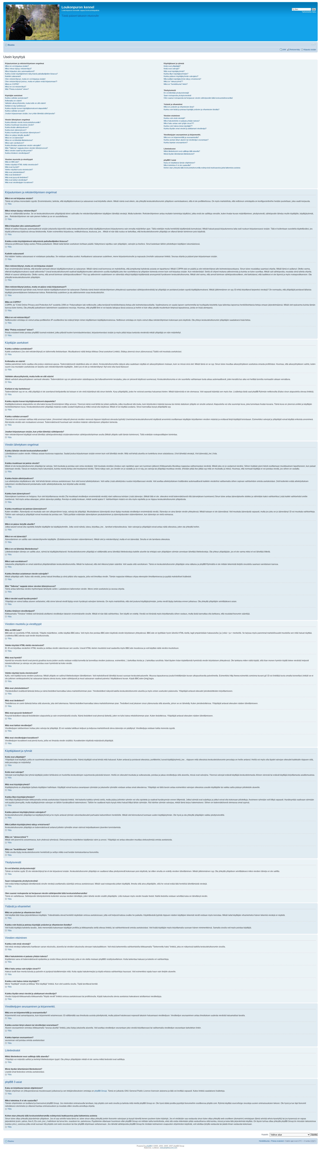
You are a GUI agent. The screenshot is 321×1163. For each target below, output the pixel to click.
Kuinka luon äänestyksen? (15, 130)
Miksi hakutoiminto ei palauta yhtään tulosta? (182, 121)
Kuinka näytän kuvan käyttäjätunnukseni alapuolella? (26, 108)
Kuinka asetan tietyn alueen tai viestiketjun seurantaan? (186, 140)
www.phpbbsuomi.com (168, 1148)
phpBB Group (100, 1091)
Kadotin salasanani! (13, 76)
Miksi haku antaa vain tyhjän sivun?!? (179, 123)
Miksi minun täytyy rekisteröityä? (18, 69)
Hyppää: (264, 1134)
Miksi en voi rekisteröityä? (15, 87)
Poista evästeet (277, 1141)
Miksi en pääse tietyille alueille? (17, 135)
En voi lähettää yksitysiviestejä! (176, 93)
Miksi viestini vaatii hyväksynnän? (18, 151)
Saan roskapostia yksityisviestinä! (177, 95)
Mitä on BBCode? (12, 162)
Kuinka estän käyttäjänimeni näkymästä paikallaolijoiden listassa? (31, 74)
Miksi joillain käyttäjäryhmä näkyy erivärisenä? (182, 79)
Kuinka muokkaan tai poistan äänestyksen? (22, 133)
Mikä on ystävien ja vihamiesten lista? (179, 107)
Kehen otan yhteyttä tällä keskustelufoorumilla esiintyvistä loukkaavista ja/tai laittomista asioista (202, 168)
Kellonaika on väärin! (13, 101)
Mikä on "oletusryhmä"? (173, 81)
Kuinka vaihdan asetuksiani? (16, 98)
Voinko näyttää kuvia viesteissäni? (19, 170)
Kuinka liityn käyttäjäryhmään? (176, 74)
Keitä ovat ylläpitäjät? (172, 66)
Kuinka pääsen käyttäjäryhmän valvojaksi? (181, 76)
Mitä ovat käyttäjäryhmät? (174, 71)
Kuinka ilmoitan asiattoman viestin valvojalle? (23, 145)
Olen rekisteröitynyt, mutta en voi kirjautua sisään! (25, 79)
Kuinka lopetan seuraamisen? (176, 143)
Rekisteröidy (295, 50)
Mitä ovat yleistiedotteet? (15, 172)
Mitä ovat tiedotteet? (13, 175)
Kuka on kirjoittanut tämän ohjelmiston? (179, 163)
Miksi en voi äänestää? (14, 138)
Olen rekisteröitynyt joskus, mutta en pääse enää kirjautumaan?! (31, 81)
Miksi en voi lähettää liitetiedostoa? (19, 140)
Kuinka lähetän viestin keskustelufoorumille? (23, 122)
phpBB (149, 1146)
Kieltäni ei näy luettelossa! (15, 106)
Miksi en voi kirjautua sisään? (17, 66)
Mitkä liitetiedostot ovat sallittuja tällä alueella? (182, 151)
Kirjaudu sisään (310, 50)
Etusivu (11, 45)
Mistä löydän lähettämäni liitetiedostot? (179, 154)
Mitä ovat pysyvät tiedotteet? (16, 177)
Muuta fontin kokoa (313, 44)
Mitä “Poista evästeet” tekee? (17, 89)
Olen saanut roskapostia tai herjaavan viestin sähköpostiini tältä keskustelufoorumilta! (198, 98)
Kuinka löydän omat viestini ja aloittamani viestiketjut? (185, 128)
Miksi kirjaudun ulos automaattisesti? (20, 71)
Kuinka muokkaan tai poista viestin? (19, 125)
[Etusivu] (33, 21)
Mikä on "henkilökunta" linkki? (176, 84)
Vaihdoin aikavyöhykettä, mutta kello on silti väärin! (25, 103)
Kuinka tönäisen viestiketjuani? (17, 153)
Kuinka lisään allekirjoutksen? (17, 127)
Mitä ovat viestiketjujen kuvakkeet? (19, 182)
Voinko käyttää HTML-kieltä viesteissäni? (21, 165)
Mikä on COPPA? (12, 84)
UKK (284, 50)
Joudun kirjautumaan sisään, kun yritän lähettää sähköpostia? (30, 113)
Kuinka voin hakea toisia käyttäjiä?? (178, 126)
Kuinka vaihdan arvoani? (15, 111)
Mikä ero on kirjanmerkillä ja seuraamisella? (181, 137)
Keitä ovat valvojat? (171, 69)
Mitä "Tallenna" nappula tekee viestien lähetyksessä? (26, 148)
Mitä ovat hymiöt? (12, 167)
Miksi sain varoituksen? (14, 143)
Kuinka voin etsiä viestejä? (174, 118)
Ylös (10, 204)
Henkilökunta (264, 1141)
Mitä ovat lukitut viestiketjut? (16, 180)
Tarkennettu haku (309, 12)
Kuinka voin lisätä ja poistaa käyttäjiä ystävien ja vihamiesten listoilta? (191, 109)
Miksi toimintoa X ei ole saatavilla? (177, 165)
